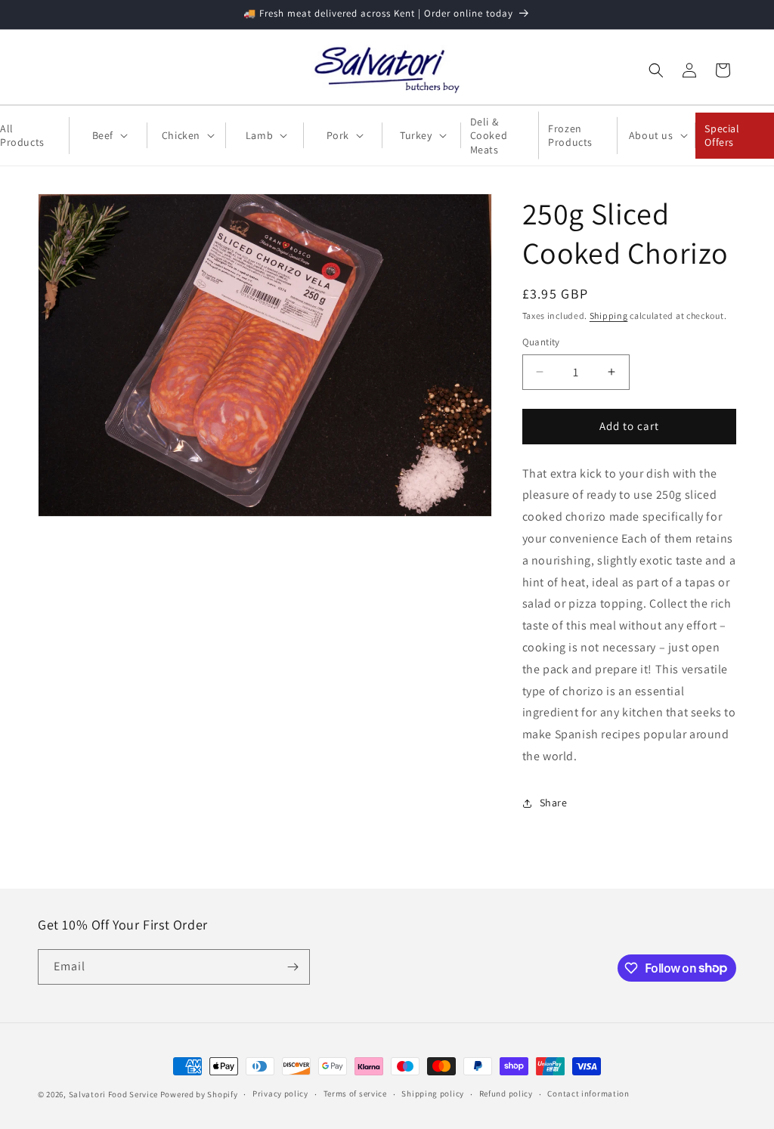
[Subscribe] (292, 967)
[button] (656, 70)
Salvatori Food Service (113, 1094)
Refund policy (506, 1093)
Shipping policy (432, 1093)
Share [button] (554, 802)
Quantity (541, 342)
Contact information (588, 1093)
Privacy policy (280, 1093)
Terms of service (355, 1093)
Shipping (609, 315)
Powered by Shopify (199, 1094)
